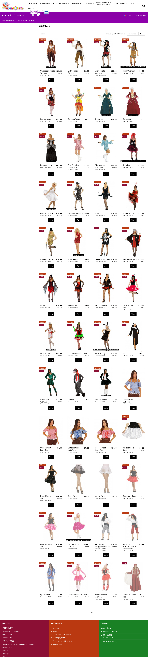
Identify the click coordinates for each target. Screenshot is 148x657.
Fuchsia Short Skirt (46, 545)
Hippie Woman (129, 643)
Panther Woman (75, 594)
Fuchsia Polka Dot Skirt (73, 545)
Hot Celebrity (73, 259)
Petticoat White (47, 643)
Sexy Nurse (45, 353)
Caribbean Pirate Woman (47, 72)
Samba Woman (74, 119)
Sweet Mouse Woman (101, 595)
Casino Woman (74, 353)
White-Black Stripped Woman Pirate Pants (102, 546)
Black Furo (72, 496)
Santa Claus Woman (100, 644)
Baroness (127, 119)
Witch (42, 305)
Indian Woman (129, 71)
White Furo (100, 496)
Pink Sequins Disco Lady (73, 166)
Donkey (71, 399)
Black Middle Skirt (45, 497)
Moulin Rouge (128, 213)
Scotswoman (45, 119)
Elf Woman (72, 643)
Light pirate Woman (73, 72)
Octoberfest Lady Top (128, 400)
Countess (99, 119)
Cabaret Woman (47, 259)
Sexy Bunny (100, 353)
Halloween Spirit (130, 259)
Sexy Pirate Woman (100, 72)
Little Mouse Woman (128, 306)
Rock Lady (127, 165)
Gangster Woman (75, 213)
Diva (97, 213)
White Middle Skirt (128, 449)
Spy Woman (45, 594)
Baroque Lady (46, 165)
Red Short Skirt (129, 496)
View (51, 80)
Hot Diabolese (101, 305)
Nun (124, 353)
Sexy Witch (72, 305)
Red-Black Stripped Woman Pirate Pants (130, 546)
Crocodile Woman (44, 400)
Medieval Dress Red (129, 595)
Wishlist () (142, 15)
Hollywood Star (46, 213)
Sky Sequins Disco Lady (100, 166)
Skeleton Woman (102, 259)
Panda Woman (101, 399)
